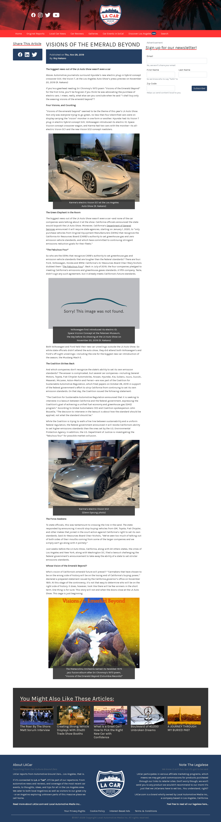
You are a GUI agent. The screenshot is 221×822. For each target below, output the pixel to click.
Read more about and (46, 804)
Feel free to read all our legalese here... (187, 804)
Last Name (184, 69)
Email (150, 56)
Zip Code (152, 83)
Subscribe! (199, 88)
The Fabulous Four (73, 266)
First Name (153, 69)
